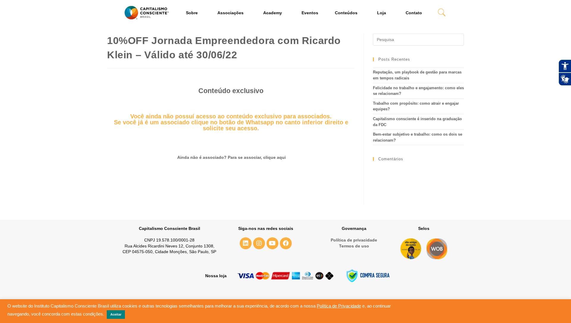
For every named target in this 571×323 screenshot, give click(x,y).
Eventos (310, 12)
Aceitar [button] (115, 314)
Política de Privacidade (339, 306)
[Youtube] (272, 243)
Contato (414, 12)
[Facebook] (286, 243)
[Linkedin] (246, 243)
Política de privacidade (354, 240)
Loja (381, 12)
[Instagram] (259, 243)
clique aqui (274, 157)
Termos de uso (354, 246)
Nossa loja (216, 275)
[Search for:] (418, 39)
